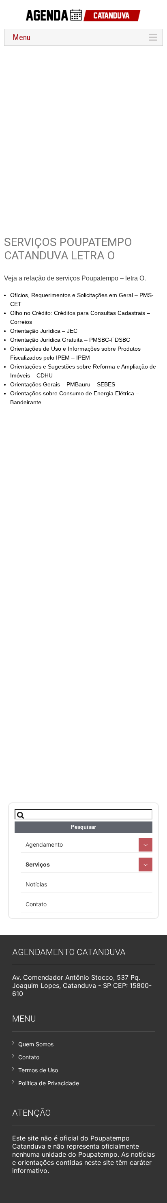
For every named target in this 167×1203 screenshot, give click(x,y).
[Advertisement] (83, 135)
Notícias (36, 884)
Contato (36, 904)
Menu (21, 37)
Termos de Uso (38, 1070)
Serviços (38, 864)
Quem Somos (36, 1044)
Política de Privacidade (48, 1083)
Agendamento (44, 844)
